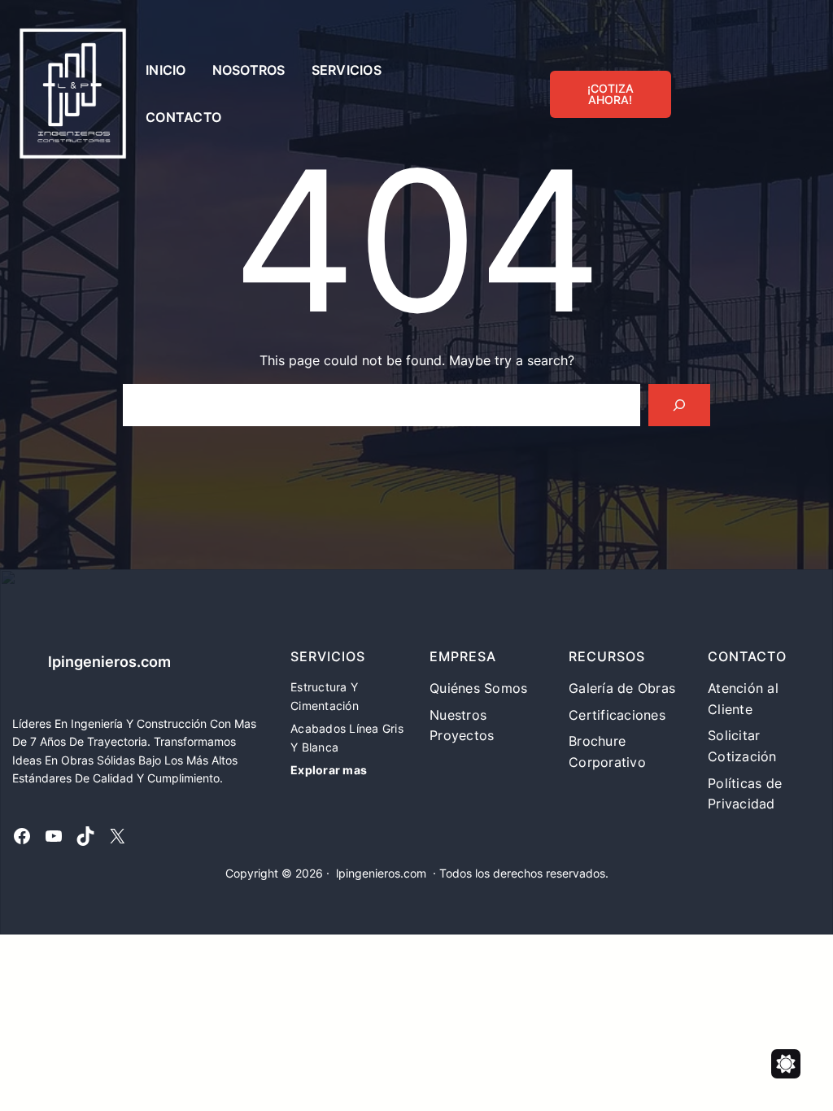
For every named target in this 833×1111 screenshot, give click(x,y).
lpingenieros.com (109, 661)
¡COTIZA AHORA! (610, 94)
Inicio (166, 70)
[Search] (679, 405)
